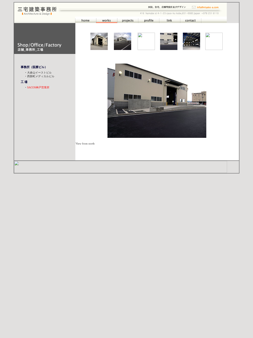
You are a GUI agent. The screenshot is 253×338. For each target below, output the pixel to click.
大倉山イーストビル (39, 72)
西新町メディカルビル (40, 76)
